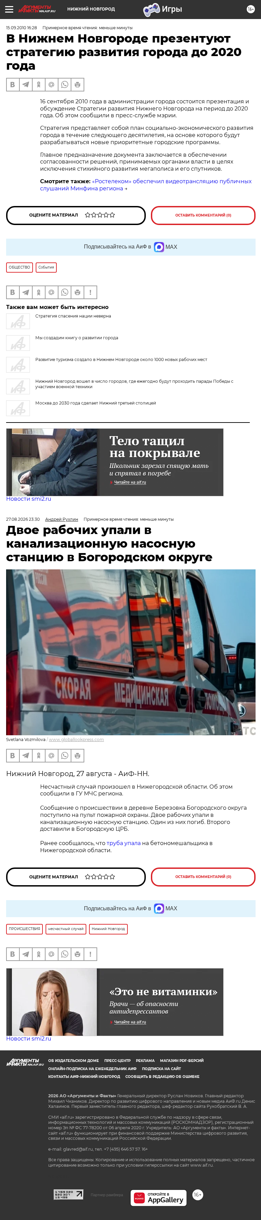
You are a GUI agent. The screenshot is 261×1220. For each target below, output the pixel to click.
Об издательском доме (73, 1061)
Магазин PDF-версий (182, 1061)
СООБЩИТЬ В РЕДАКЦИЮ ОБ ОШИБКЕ (162, 1077)
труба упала (124, 843)
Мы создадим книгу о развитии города (76, 337)
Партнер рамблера (107, 1195)
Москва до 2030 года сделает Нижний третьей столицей (95, 403)
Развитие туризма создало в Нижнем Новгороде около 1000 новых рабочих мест (121, 359)
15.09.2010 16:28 (21, 27)
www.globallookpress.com (76, 739)
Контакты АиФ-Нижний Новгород (84, 1077)
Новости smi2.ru (28, 499)
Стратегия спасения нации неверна (73, 316)
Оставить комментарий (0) (203, 215)
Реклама (145, 1061)
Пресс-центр (117, 1061)
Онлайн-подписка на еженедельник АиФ (92, 1069)
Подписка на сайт (161, 1069)
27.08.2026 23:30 (23, 519)
